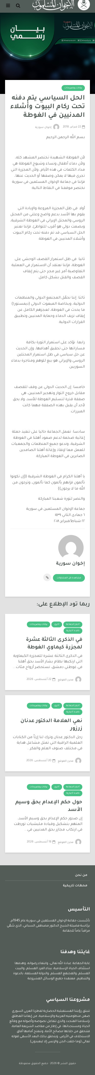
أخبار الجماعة (73, 624)
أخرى (56, 624)
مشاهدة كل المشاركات (69, 578)
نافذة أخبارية (73, 631)
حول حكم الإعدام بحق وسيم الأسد (48, 806)
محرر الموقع (66, 679)
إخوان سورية (43, 127)
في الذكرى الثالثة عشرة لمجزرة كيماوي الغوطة (54, 643)
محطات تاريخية (75, 886)
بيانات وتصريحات (73, 88)
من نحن (81, 875)
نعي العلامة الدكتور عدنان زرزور (51, 725)
